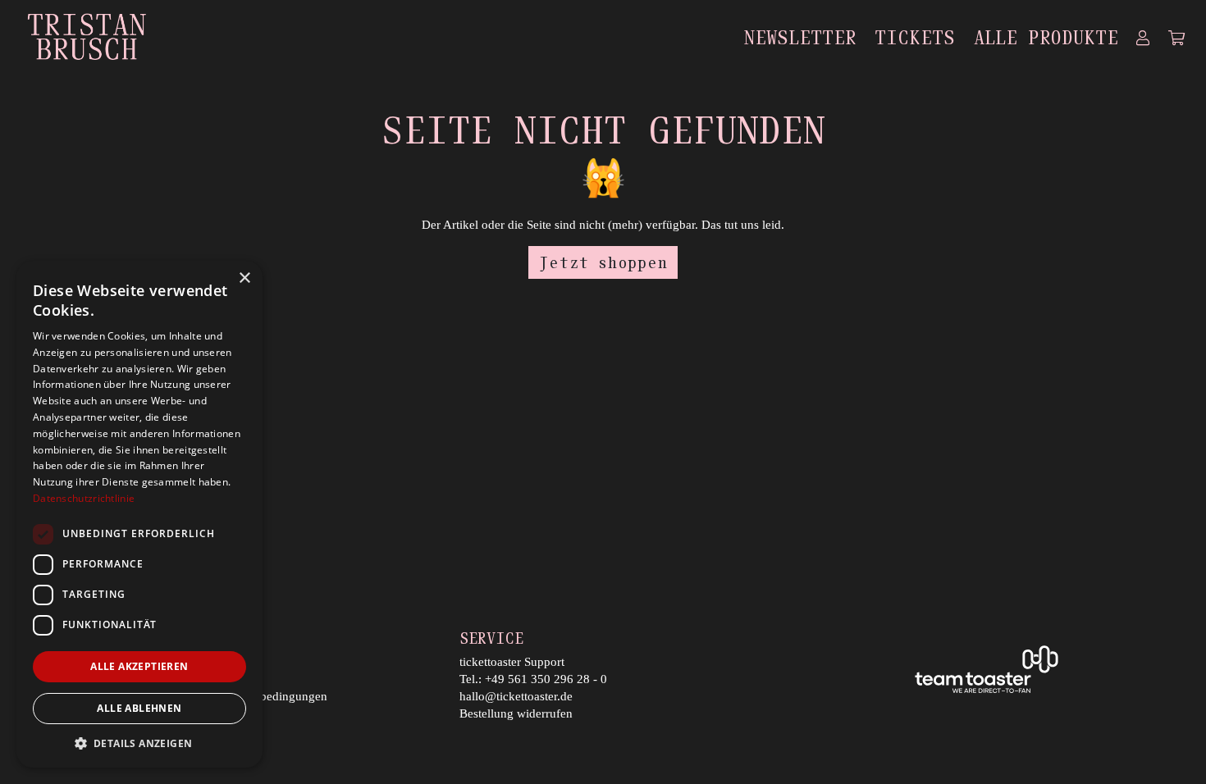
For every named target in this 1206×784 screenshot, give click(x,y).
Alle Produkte (1046, 36)
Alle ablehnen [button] (139, 708)
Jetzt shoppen (603, 262)
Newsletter (800, 36)
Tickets (915, 36)
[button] (139, 743)
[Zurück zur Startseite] (86, 37)
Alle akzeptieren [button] (139, 666)
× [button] (244, 278)
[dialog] (139, 514)
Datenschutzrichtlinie (84, 498)
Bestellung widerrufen (516, 713)
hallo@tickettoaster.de (516, 696)
